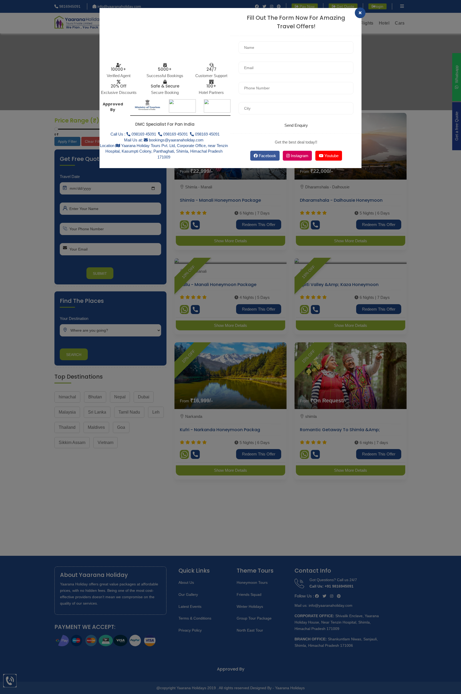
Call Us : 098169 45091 (133, 134)
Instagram (299, 155)
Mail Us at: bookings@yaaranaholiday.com (164, 140)
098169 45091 (175, 134)
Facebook (267, 155)
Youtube (331, 155)
